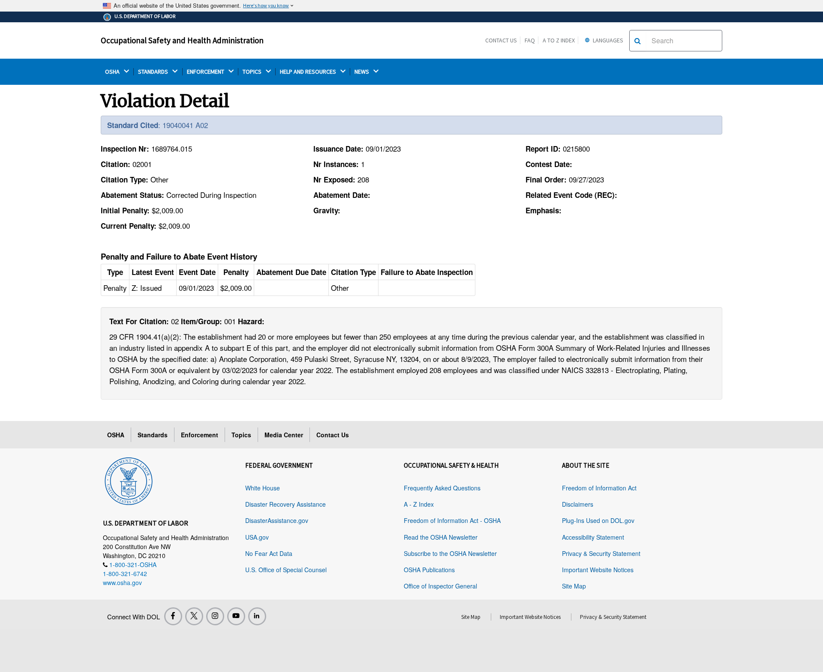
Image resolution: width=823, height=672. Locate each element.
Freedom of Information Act (599, 488)
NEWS (362, 71)
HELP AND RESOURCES (308, 71)
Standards (153, 434)
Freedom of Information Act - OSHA (452, 520)
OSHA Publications (429, 569)
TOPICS (253, 71)
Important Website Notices (598, 569)
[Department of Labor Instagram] (215, 616)
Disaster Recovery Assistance (285, 504)
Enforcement (199, 434)
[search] (637, 40)
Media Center (283, 434)
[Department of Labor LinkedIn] (257, 616)
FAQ (530, 40)
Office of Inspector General (440, 586)
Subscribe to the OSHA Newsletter (450, 553)
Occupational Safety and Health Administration (182, 40)
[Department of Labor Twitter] (194, 616)
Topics (241, 434)
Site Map (574, 586)
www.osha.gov (122, 582)
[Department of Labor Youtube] (236, 616)
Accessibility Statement (593, 537)
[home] (128, 479)
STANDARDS (153, 71)
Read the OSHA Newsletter (441, 537)
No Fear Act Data (268, 553)
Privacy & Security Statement (601, 553)
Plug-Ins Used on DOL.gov (598, 520)
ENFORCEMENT (206, 71)
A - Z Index (419, 504)
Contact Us (501, 40)
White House (262, 488)
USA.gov (257, 537)
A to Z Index (559, 40)
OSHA (113, 71)
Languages (607, 40)
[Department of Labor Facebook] (173, 616)
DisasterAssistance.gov (276, 520)
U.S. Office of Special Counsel (286, 569)
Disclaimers (577, 504)
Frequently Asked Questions (442, 488)
